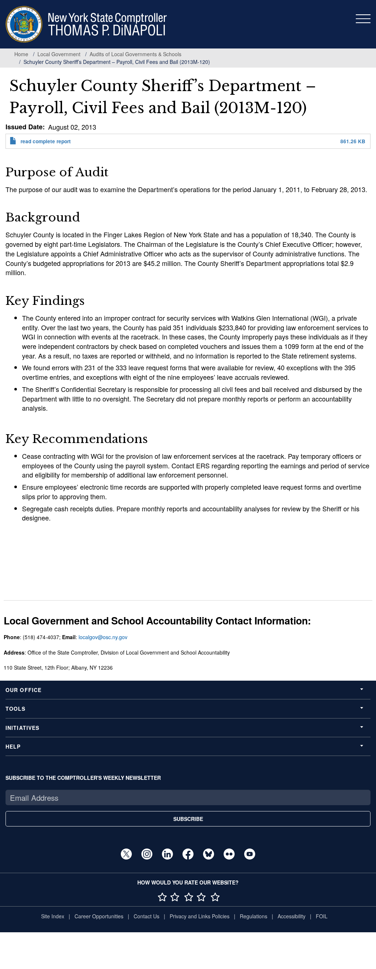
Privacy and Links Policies (199, 916)
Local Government (58, 54)
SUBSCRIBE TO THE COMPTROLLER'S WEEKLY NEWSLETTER (83, 777)
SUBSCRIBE (188, 818)
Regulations (253, 916)
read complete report (46, 141)
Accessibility (292, 916)
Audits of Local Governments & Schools (135, 54)
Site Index (52, 916)
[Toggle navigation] (363, 18)
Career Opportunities (99, 916)
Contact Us (146, 916)
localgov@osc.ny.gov (103, 637)
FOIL (322, 916)
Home (21, 54)
